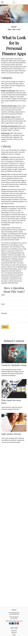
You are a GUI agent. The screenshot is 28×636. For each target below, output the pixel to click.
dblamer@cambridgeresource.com (14, 621)
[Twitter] (13, 623)
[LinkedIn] (15, 623)
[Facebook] (10, 623)
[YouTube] (18, 623)
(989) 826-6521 (15, 612)
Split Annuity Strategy (11, 434)
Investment (14, 632)
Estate (14, 634)
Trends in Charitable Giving (13, 365)
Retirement (14, 630)
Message (4, 313)
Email (3, 304)
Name (3, 295)
